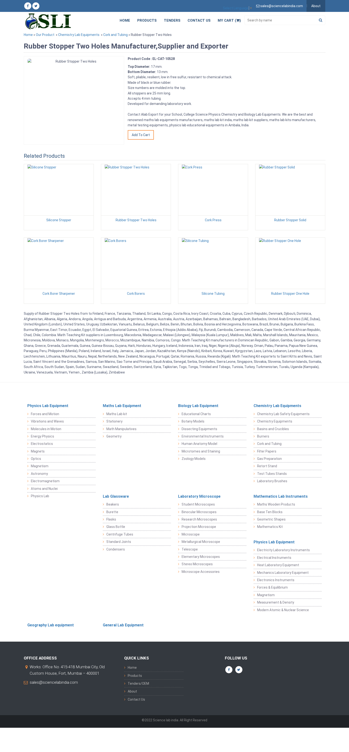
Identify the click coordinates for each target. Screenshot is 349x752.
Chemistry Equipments (274, 421)
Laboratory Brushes (272, 481)
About (316, 6)
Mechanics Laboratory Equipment (283, 573)
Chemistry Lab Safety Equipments (283, 414)
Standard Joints (118, 542)
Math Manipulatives (121, 429)
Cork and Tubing (115, 35)
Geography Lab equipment (50, 625)
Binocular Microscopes (199, 512)
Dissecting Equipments (199, 429)
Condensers (115, 549)
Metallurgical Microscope (201, 542)
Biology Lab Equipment (198, 405)
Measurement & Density (275, 602)
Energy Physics (42, 436)
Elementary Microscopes (201, 557)
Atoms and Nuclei (44, 489)
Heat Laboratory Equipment (278, 565)
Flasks (111, 519)
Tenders (172, 20)
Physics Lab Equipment (47, 405)
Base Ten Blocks (270, 512)
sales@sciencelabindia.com (54, 682)
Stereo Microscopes (197, 564)
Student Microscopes (198, 504)
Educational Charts (196, 414)
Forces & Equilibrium (272, 587)
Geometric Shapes (271, 519)
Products (147, 20)
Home (125, 20)
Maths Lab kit (116, 414)
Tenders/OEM (138, 683)
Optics (36, 459)
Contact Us (199, 20)
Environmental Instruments (203, 436)
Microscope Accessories (201, 572)
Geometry (114, 436)
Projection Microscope (199, 527)
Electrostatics (42, 444)
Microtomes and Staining (201, 451)
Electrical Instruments (274, 558)
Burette (112, 512)
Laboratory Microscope (199, 496)
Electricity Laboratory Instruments (283, 550)
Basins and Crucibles (273, 429)
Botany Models (193, 421)
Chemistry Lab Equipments (78, 35)
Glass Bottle (115, 527)
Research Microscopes (199, 519)
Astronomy (39, 474)
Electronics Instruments (275, 580)
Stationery (114, 421)
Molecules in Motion (46, 429)
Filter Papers (266, 451)
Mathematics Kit (270, 527)
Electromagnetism (45, 481)
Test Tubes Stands (272, 474)
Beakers (112, 504)
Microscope (191, 534)
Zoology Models (194, 459)
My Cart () (229, 20)
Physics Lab (40, 496)
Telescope (190, 549)
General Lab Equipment (123, 625)
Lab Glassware (116, 496)
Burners (263, 436)
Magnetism (39, 466)
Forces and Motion (45, 414)
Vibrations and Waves (47, 421)
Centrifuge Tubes (119, 534)
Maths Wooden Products (276, 504)
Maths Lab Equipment (122, 405)
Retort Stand (267, 466)
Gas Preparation (269, 459)
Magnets (38, 451)
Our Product (45, 35)
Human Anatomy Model (199, 444)
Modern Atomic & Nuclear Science (283, 610)
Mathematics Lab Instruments (281, 496)
